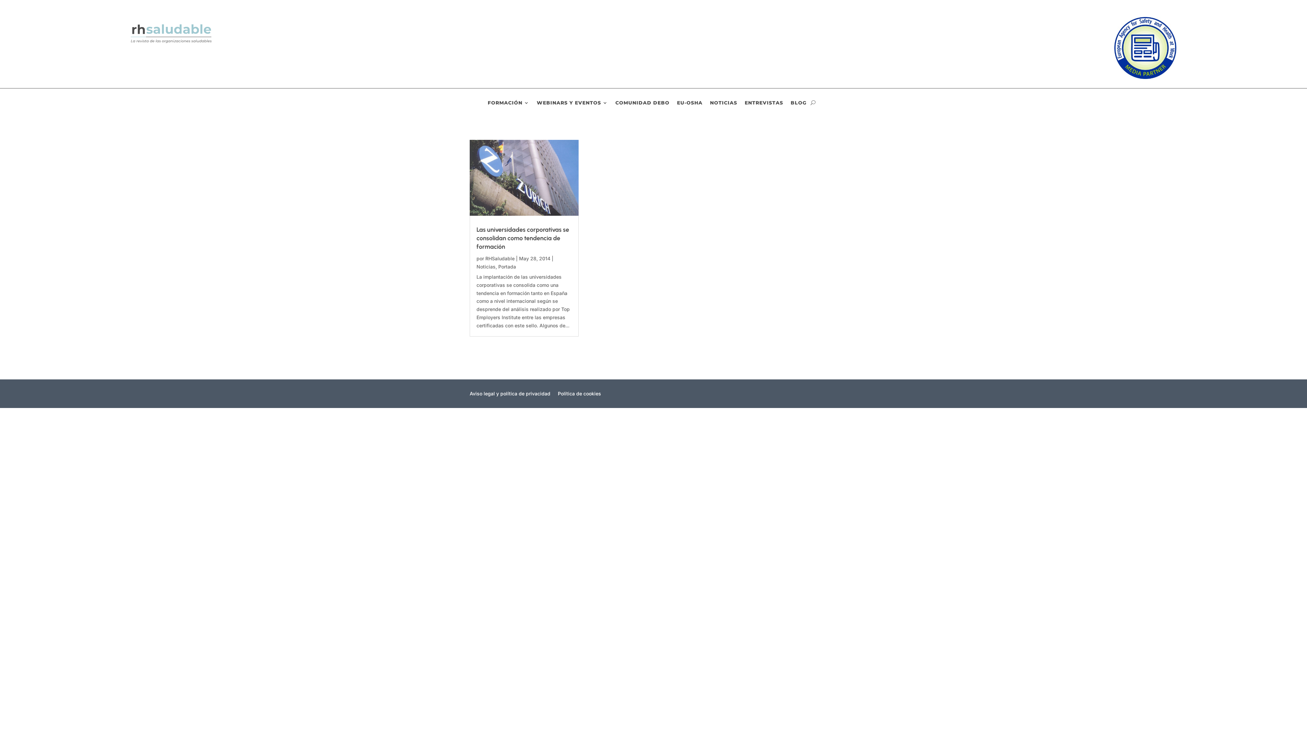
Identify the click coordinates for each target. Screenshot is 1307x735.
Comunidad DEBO (642, 103)
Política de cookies (579, 393)
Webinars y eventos (569, 103)
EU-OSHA (690, 103)
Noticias (723, 103)
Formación (505, 103)
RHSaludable (500, 258)
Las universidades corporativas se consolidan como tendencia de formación (523, 238)
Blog (799, 103)
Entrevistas (764, 103)
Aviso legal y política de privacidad (510, 393)
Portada (507, 267)
